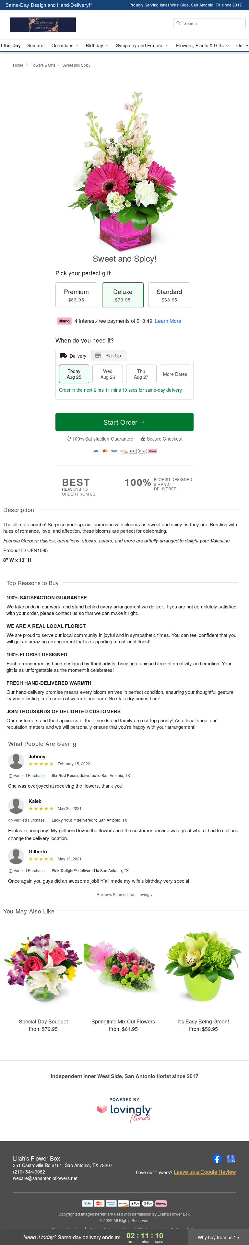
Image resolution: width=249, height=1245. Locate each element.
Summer (36, 45)
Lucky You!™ (64, 820)
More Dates (175, 374)
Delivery (78, 356)
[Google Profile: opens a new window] (231, 1158)
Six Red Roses (65, 775)
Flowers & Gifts (42, 65)
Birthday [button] (95, 45)
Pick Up (113, 355)
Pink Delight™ (64, 870)
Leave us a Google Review (205, 1171)
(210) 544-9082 (29, 1171)
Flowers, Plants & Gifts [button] (200, 45)
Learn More (168, 320)
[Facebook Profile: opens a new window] (217, 1158)
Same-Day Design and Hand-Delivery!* (49, 4)
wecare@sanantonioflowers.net (45, 1178)
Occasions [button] (63, 45)
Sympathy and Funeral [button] (140, 45)
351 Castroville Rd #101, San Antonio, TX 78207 (63, 1165)
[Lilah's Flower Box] (43, 24)
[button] (232, 1217)
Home (18, 65)
